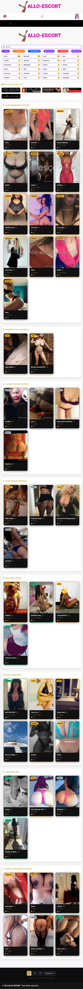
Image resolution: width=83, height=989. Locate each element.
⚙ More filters (76, 51)
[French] (77, 17)
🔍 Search (6, 51)
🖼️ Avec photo (49, 51)
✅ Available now (19, 51)
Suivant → (49, 973)
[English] (77, 15)
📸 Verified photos (34, 51)
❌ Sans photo (63, 51)
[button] (10, 23)
